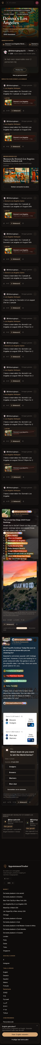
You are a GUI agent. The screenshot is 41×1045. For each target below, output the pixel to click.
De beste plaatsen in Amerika (12, 897)
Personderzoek (8, 1022)
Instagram (6, 963)
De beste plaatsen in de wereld (13, 893)
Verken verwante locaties (20, 187)
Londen (5, 936)
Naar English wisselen (20, 1034)
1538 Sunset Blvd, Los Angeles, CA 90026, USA (18, 26)
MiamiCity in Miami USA (10, 908)
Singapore (6, 951)
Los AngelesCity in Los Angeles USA (15, 904)
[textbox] (20, 61)
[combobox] (21, 3)
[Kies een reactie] (4, 110)
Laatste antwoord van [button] (19, 629)
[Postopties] (35, 85)
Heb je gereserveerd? (20, 75)
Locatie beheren (22, 14)
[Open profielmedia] (6, 513)
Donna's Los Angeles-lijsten (14, 201)
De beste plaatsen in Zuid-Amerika (14, 929)
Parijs (5, 940)
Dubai (5, 943)
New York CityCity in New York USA (14, 900)
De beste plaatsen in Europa (12, 918)
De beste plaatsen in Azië (11, 922)
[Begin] (2, 2)
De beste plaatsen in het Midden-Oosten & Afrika (19, 925)
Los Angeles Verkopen (12, 88)
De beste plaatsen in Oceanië (13, 933)
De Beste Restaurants (20, 514)
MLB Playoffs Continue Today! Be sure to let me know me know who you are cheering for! (19, 650)
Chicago (6, 915)
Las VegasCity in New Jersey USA (14, 911)
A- (5, 883)
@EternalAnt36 (14, 820)
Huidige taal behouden (20, 1040)
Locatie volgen (9, 14)
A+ (13, 883)
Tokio (5, 947)
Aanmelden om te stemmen (16, 789)
